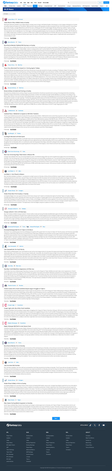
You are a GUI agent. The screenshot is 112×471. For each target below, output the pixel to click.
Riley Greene (11, 400)
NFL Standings (9, 454)
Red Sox (20, 65)
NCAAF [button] (40, 2)
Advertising (88, 442)
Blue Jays (18, 266)
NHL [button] (32, 2)
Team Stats (9, 452)
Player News (9, 442)
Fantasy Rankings (30, 445)
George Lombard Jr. (13, 208)
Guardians (20, 305)
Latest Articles (9, 461)
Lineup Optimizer (48, 6)
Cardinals (20, 110)
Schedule (28, 461)
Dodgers (21, 190)
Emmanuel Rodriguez (13, 226)
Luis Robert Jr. (11, 171)
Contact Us (88, 440)
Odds (24, 6)
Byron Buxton (11, 42)
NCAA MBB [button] (46, 2)
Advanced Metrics (77, 6)
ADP (55, 6)
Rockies (21, 285)
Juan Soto (10, 362)
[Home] (10, 2)
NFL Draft (8, 459)
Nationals (20, 19)
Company (88, 435)
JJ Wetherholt (11, 110)
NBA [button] (28, 2)
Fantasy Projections (30, 442)
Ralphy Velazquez (12, 323)
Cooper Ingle (11, 305)
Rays (44, 226)
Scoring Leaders (50, 435)
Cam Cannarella (12, 246)
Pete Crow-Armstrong (13, 151)
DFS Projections (86, 6)
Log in (100, 2)
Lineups (69, 6)
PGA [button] (35, 2)
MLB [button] (25, 2)
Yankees (24, 208)
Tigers (19, 400)
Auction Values (95, 6)
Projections (29, 6)
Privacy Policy (89, 445)
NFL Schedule (9, 456)
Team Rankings (10, 449)
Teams (101, 6)
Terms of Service (90, 447)
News (35, 6)
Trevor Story (11, 65)
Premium (106, 2)
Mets (20, 171)
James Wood (11, 19)
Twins (19, 42)
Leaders (19, 6)
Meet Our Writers (90, 438)
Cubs (24, 151)
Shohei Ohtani (11, 190)
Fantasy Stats (12, 6)
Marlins (21, 246)
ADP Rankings (29, 452)
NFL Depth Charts (10, 445)
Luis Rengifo (11, 133)
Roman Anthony (12, 88)
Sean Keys (10, 266)
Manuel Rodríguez (34, 226)
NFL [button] (21, 2)
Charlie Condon (12, 285)
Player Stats (9, 435)
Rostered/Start (61, 6)
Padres (19, 133)
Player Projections (50, 442)
